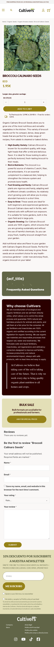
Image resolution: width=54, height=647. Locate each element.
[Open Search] (11, 10)
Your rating (10, 495)
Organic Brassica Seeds (25, 21)
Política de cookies (31, 630)
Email (7, 474)
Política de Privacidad (32, 627)
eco (5, 81)
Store (8, 627)
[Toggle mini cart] (49, 10)
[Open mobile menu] (3, 10)
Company (9, 625)
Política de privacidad (30, 599)
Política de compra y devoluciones (36, 633)
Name (7, 462)
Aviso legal (28, 625)
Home (4, 21)
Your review (10, 507)
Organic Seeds (12, 21)
